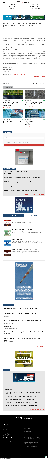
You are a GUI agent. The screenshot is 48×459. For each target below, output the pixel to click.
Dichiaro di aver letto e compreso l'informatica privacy (15, 141)
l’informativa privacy (19, 142)
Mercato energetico (28, 431)
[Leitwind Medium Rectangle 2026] (24, 205)
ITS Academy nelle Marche (18, 74)
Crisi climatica (36, 8)
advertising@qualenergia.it (11, 441)
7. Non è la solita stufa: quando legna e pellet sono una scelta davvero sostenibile (23, 393)
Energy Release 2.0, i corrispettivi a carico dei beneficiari (32, 122)
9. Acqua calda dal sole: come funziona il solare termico (20, 385)
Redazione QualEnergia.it (8, 107)
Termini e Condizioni (36, 455)
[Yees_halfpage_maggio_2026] (24, 281)
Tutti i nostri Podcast (36, 409)
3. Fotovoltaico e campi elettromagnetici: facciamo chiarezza (21, 405)
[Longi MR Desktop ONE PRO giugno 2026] (24, 156)
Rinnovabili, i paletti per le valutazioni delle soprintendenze (11, 104)
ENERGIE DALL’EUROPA (18, 239)
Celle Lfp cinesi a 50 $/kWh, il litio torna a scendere (12, 122)
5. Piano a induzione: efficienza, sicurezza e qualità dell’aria (20, 399)
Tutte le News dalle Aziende (34, 195)
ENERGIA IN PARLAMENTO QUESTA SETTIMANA (24, 249)
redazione (29, 452)
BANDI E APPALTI (16, 219)
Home (4, 12)
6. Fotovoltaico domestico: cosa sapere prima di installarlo (20, 396)
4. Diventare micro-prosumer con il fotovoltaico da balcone (21, 402)
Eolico (25, 433)
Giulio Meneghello (6, 125)
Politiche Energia (27, 428)
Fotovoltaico (26, 426)
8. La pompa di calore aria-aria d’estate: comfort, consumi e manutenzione (21, 388)
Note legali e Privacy (21, 455)
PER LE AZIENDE (7, 437)
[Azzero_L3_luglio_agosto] (24, 17)
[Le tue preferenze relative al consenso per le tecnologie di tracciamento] (46, 457)
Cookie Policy (28, 455)
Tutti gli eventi (38, 346)
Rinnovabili (26, 430)
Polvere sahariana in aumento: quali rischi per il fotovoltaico (34, 103)
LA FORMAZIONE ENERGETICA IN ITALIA (22, 229)
